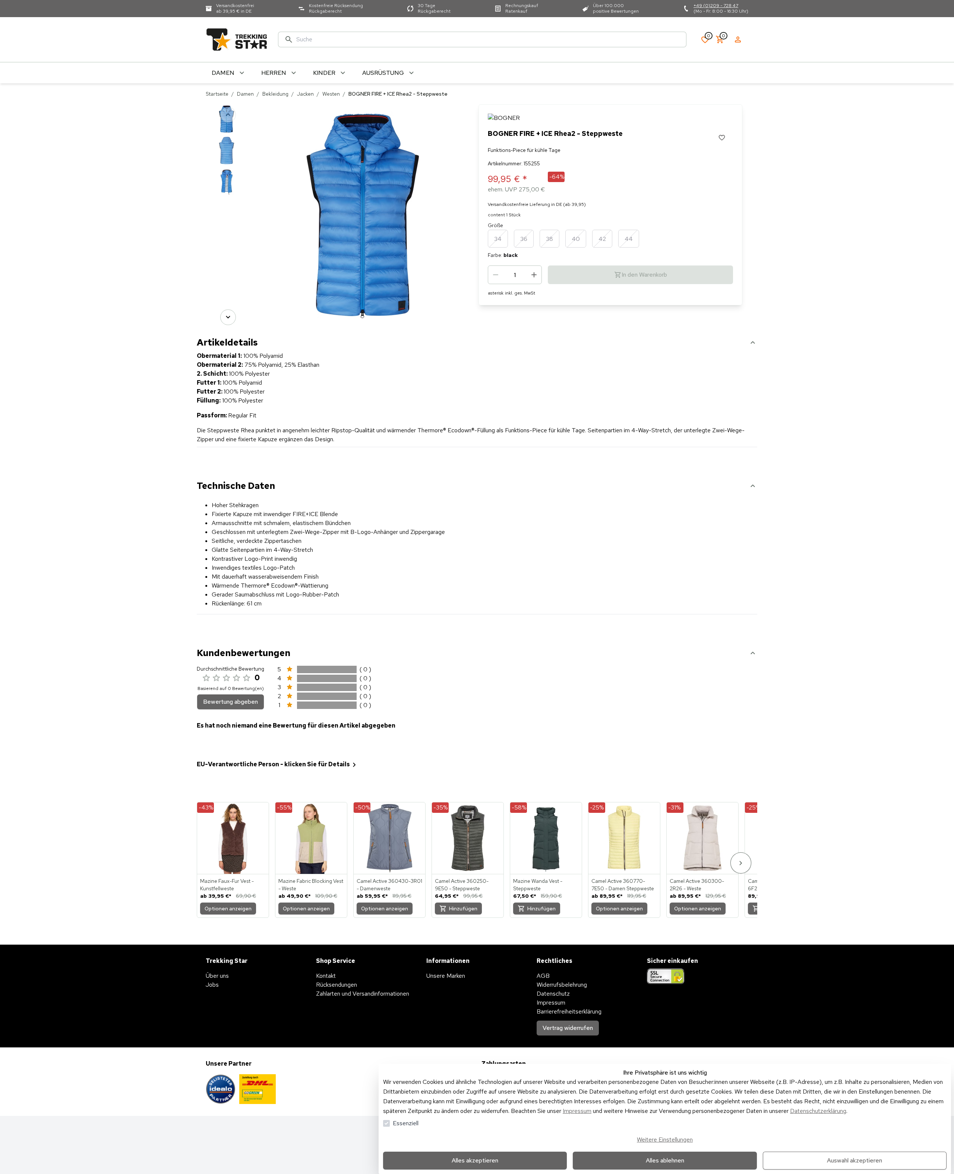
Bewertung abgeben (230, 702)
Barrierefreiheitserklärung (569, 1011)
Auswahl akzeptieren (854, 1160)
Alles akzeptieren (475, 1160)
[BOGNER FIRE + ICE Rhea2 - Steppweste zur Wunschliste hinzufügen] (722, 137)
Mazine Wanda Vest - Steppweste (537, 885)
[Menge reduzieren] (495, 275)
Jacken (305, 93)
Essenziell (405, 1123)
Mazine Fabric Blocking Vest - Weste (310, 885)
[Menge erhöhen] (534, 275)
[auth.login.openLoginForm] (737, 39)
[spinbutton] (515, 275)
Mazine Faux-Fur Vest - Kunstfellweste (227, 885)
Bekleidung (275, 93)
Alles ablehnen (665, 1160)
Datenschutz (553, 994)
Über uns (217, 976)
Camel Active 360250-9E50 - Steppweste (462, 885)
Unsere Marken (445, 976)
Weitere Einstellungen (665, 1139)
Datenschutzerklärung (818, 1111)
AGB (543, 976)
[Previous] (228, 114)
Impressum (577, 1111)
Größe (495, 225)
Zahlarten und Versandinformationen (362, 994)
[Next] (228, 317)
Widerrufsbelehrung (562, 985)
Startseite (217, 93)
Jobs (212, 985)
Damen (245, 93)
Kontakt (326, 976)
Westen (331, 93)
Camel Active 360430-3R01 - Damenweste (389, 885)
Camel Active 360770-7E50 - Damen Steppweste (622, 885)
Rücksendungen (336, 985)
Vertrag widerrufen (568, 1028)
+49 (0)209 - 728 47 (716, 6)
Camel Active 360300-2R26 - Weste (697, 885)
